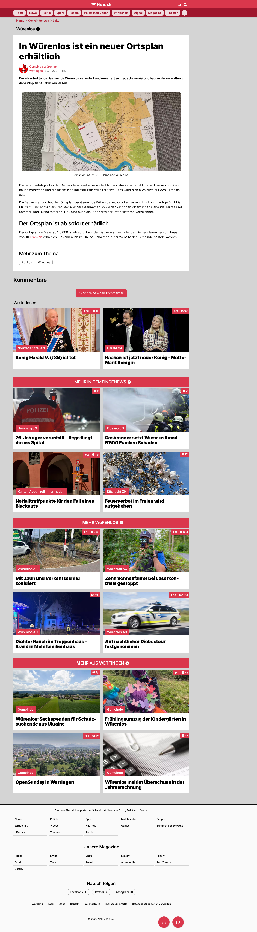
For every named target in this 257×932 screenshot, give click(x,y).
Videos (54, 825)
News (18, 819)
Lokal (56, 20)
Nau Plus (91, 825)
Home (20, 20)
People (161, 819)
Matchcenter (129, 819)
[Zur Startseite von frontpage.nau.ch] (101, 4)
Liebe (89, 855)
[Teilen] (164, 922)
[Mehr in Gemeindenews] (101, 382)
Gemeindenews (38, 20)
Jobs (62, 903)
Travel (89, 862)
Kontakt (74, 903)
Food (18, 862)
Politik (54, 819)
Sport (89, 819)
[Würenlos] (101, 29)
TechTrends (164, 862)
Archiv (90, 832)
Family (161, 855)
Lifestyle (20, 832)
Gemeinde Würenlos (43, 66)
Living (54, 855)
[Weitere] (184, 13)
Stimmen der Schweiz (170, 825)
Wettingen (36, 71)
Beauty (19, 868)
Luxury (125, 855)
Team (51, 903)
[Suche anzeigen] (179, 4)
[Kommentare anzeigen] (178, 922)
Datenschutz (92, 903)
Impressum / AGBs (116, 903)
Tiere (53, 862)
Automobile (128, 862)
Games (125, 825)
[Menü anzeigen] (186, 4)
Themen (55, 832)
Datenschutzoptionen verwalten (151, 903)
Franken (36, 237)
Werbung (37, 903)
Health (19, 855)
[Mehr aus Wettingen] (101, 663)
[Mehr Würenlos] (101, 523)
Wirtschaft (21, 825)
